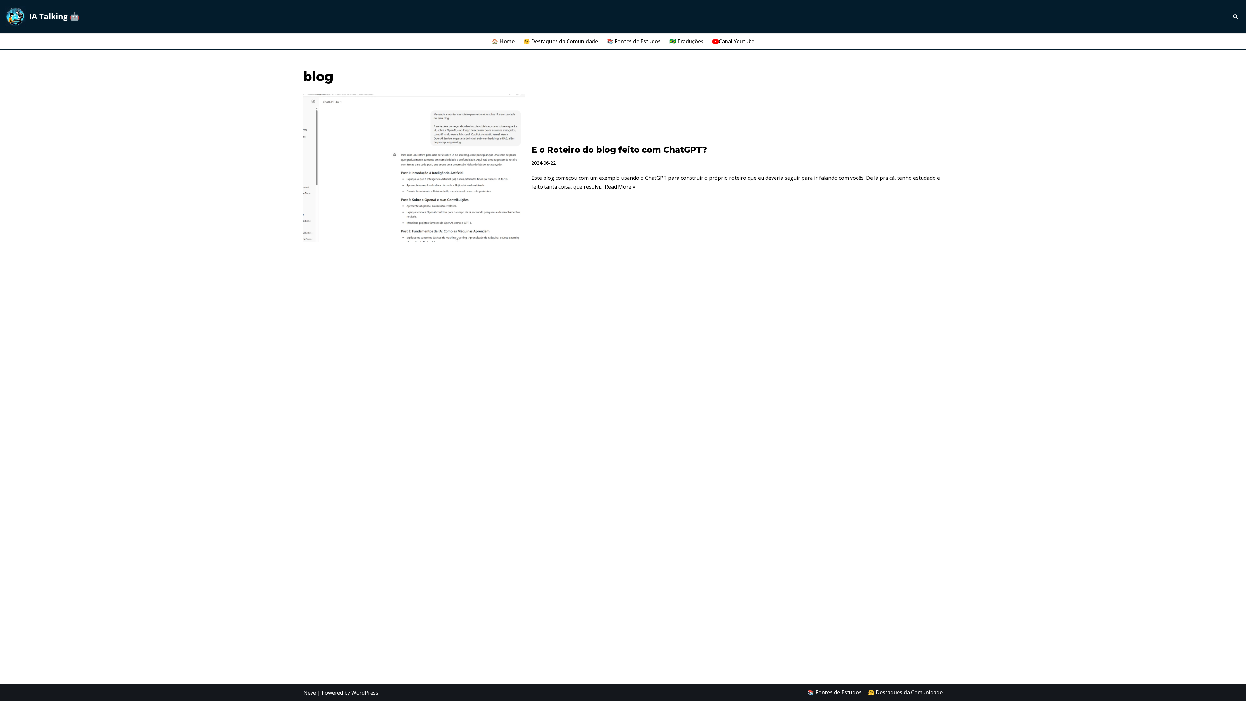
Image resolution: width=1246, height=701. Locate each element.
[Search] (1235, 16)
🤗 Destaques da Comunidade (560, 41)
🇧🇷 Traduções (686, 41)
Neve (309, 692)
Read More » (620, 186)
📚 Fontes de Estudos (634, 41)
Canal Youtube (736, 41)
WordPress (364, 692)
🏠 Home (503, 41)
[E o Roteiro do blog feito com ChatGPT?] (414, 168)
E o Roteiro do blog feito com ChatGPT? (619, 149)
